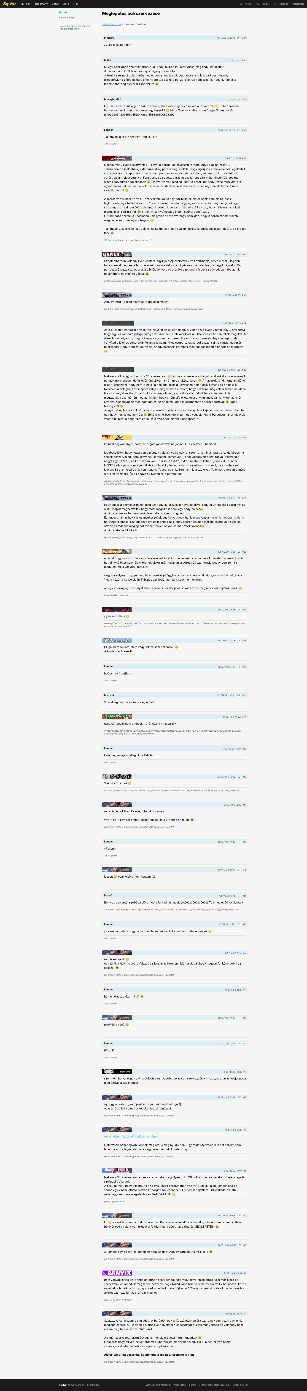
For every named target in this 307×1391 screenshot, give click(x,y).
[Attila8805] (117, 295)
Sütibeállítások (240, 1385)
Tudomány (41, 3)
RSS (257, 3)
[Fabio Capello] (117, 869)
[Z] (117, 437)
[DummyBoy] (117, 158)
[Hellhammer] (118, 323)
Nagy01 (109, 895)
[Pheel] (117, 640)
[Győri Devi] (117, 776)
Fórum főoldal (66, 17)
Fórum (192, 1385)
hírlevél (266, 3)
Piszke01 (109, 37)
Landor (108, 129)
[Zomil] (117, 609)
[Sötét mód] (275, 4)
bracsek (109, 695)
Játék (55, 3)
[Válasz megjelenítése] (238, 38)
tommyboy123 (112, 99)
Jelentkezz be (67, 26)
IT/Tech (25, 3)
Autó (66, 3)
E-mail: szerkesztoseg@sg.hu (214, 1385)
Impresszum (179, 1385)
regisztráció (298, 3)
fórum (248, 3)
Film (75, 3)
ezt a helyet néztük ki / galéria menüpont (131, 1136)
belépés (283, 3)
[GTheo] (117, 254)
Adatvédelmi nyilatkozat (158, 1385)
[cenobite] (117, 1170)
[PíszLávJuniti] (117, 716)
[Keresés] (240, 4)
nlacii (107, 59)
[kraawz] (117, 804)
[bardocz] (117, 1071)
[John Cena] (117, 1273)
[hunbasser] (117, 551)
